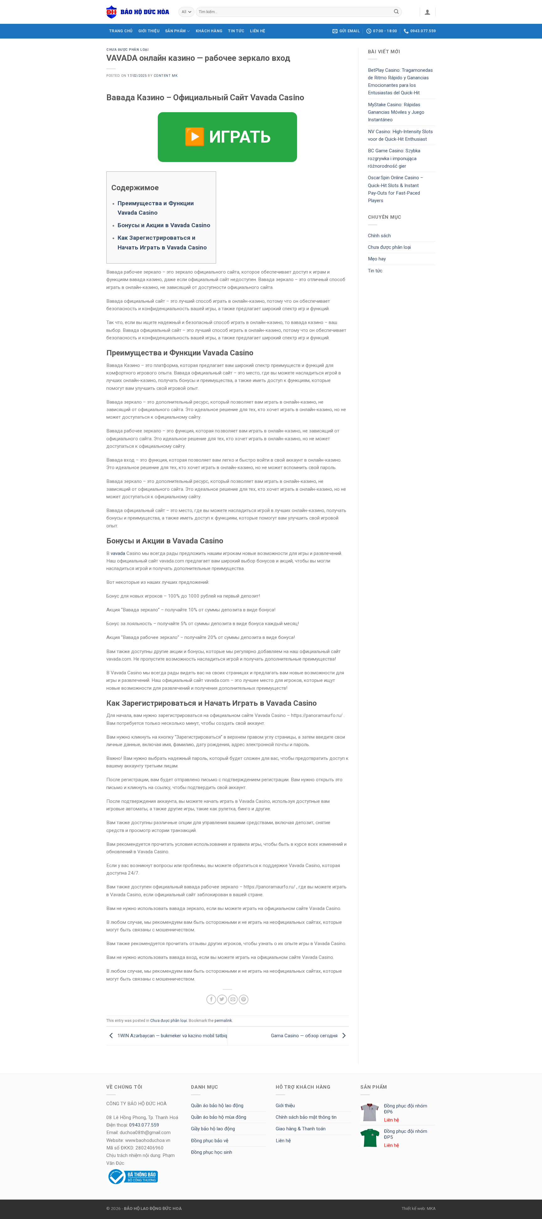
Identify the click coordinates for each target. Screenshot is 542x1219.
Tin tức (236, 31)
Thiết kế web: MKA (418, 1208)
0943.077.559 (144, 1125)
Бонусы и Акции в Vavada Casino (164, 225)
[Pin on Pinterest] (243, 999)
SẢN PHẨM (175, 31)
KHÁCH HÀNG (209, 31)
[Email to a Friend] (233, 999)
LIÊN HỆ (257, 31)
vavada (118, 553)
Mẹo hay (377, 259)
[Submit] (396, 12)
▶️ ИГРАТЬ (227, 137)
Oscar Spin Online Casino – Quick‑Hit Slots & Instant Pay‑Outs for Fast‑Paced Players (395, 189)
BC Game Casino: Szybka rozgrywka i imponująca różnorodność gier (394, 158)
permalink (223, 1020)
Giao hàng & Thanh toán (301, 1129)
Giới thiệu (285, 1105)
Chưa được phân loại (127, 50)
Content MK (166, 76)
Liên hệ (283, 1140)
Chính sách (379, 235)
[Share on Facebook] (211, 999)
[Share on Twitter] (222, 999)
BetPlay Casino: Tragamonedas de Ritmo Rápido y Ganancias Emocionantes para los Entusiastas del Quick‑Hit (400, 81)
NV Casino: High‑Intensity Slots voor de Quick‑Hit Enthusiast (400, 135)
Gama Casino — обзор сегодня (305, 1036)
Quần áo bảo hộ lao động (217, 1105)
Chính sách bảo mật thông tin (306, 1117)
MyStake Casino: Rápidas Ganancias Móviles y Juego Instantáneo (396, 112)
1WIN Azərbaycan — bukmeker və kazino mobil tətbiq (171, 1036)
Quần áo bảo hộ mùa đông (218, 1117)
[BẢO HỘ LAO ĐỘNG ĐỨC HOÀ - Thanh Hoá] (137, 11)
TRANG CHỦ (120, 31)
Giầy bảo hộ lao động (213, 1129)
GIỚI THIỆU (148, 31)
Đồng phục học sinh (211, 1152)
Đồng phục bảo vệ (209, 1140)
